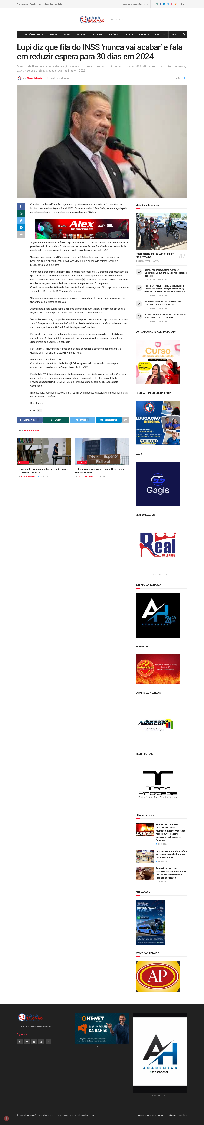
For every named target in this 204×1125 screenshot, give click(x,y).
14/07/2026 (101, 477)
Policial (97, 34)
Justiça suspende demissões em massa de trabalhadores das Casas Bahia (171, 854)
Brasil (53, 34)
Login (184, 4)
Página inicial (36, 34)
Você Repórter (35, 4)
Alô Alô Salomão (34, 78)
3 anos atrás (52, 78)
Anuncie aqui (22, 4)
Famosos (160, 34)
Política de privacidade (52, 4)
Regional (81, 34)
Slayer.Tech (89, 1115)
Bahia (67, 34)
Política (114, 34)
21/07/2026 (43, 477)
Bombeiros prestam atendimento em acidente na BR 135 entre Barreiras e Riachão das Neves (166, 273)
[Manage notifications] (6, 1118)
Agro (174, 34)
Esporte (144, 34)
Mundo (129, 34)
